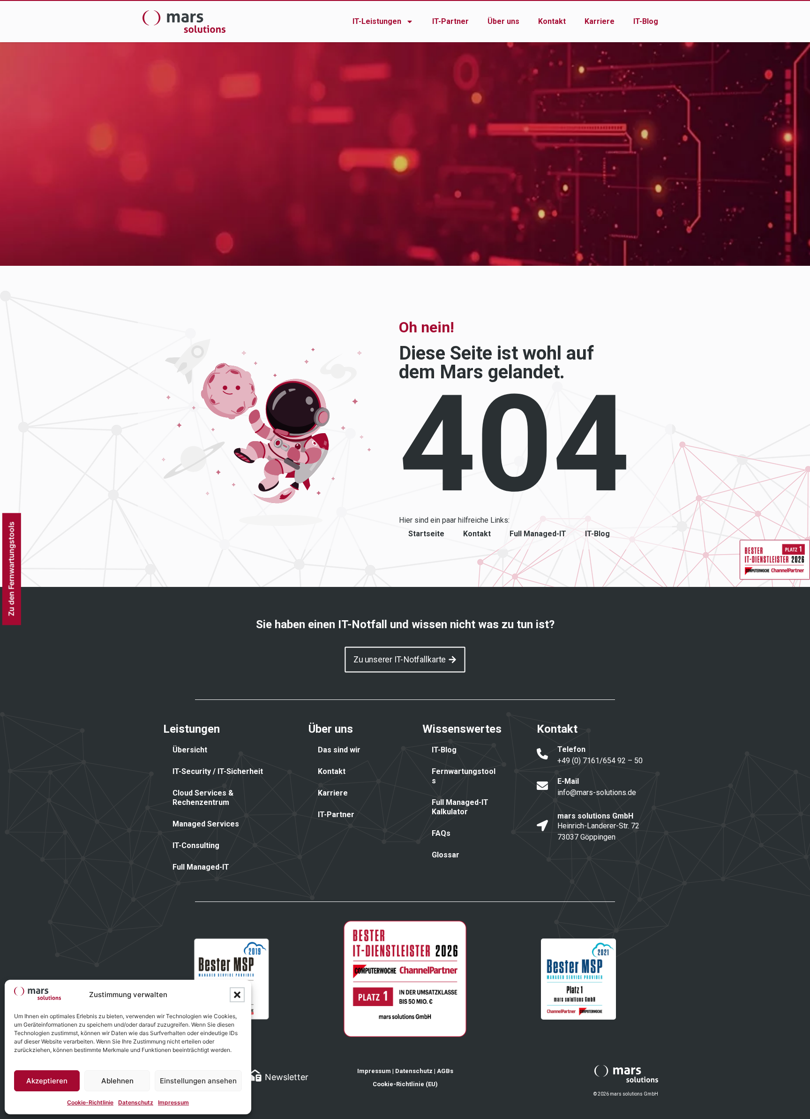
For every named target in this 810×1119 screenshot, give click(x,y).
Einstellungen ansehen (198, 1080)
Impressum (173, 1102)
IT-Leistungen (376, 21)
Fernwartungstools (463, 776)
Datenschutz (135, 1102)
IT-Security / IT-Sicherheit (217, 771)
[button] (237, 994)
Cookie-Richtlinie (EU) (405, 1084)
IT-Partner (450, 21)
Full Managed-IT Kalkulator (460, 807)
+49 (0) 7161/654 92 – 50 (600, 760)
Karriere (600, 21)
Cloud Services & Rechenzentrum (202, 798)
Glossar (445, 854)
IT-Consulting (195, 845)
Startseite (426, 533)
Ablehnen (117, 1080)
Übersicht (189, 749)
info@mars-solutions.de (596, 792)
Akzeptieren (47, 1080)
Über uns (503, 21)
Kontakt (552, 21)
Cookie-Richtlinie (90, 1102)
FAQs (441, 833)
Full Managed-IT (538, 533)
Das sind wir (339, 749)
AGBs (445, 1070)
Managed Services (205, 823)
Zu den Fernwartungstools (10, 568)
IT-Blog (645, 21)
